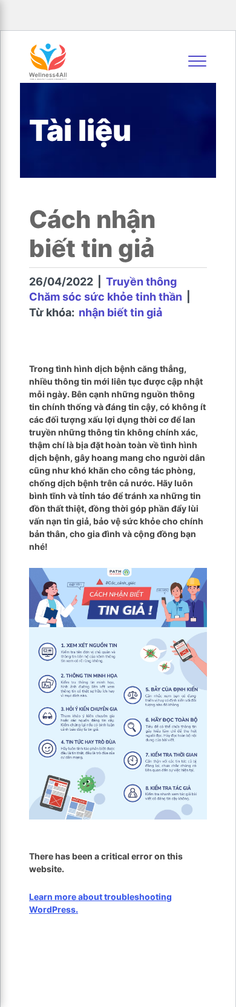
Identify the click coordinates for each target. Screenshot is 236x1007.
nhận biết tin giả (120, 312)
